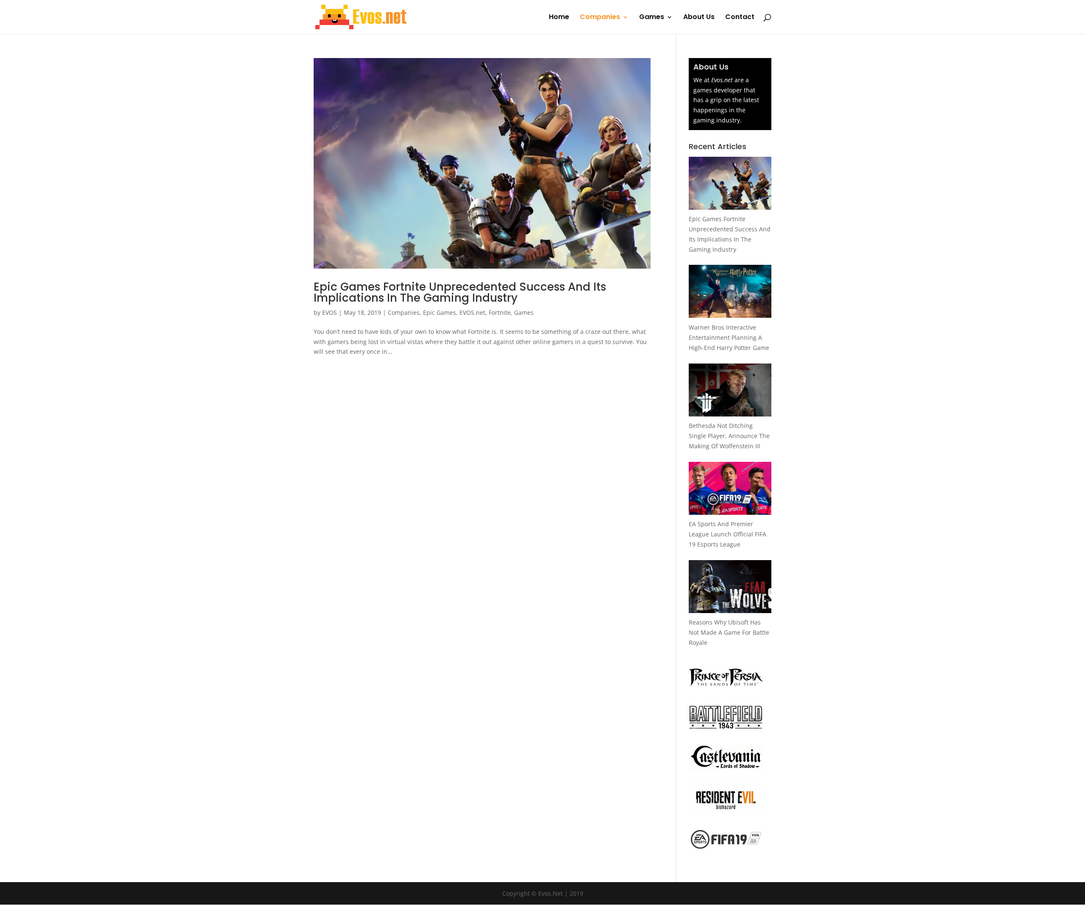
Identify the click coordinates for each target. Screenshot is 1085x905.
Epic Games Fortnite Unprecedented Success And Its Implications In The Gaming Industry (460, 292)
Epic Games (439, 312)
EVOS (329, 312)
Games (651, 18)
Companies (600, 18)
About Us (699, 18)
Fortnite (500, 312)
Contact (739, 18)
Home (559, 18)
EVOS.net (472, 312)
